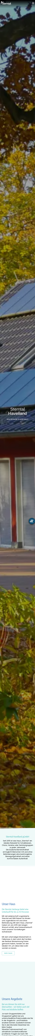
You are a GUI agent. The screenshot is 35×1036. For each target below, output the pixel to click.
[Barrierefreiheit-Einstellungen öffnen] (32, 521)
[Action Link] (7, 3)
